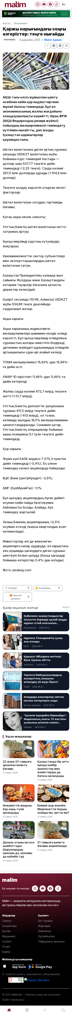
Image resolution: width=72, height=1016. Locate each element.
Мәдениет (9, 936)
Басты (6, 23)
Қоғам (6, 931)
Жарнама (44, 926)
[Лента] (45, 1010)
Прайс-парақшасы (13, 999)
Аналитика (9, 926)
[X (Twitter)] (66, 45)
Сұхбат (7, 941)
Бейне (6, 951)
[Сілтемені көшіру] (47, 45)
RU (63, 4)
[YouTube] (44, 4)
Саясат (7, 920)
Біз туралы (45, 920)
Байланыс (44, 931)
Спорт (6, 946)
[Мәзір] (27, 1010)
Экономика (20, 23)
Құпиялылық (46, 936)
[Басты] (9, 1010)
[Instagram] (38, 4)
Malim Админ (53, 39)
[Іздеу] (63, 1010)
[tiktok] (58, 888)
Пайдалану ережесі (51, 941)
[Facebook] (50, 4)
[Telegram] (54, 45)
